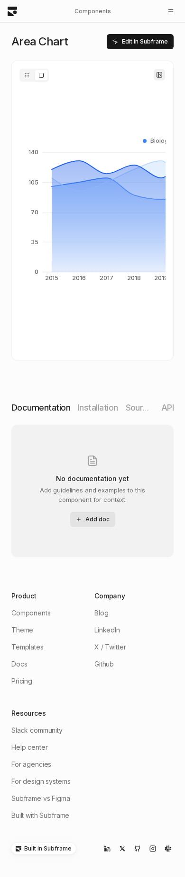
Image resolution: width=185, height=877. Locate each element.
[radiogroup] (34, 75)
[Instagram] (152, 848)
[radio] (27, 75)
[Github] (137, 848)
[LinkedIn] (107, 848)
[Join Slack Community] (168, 848)
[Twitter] (122, 848)
